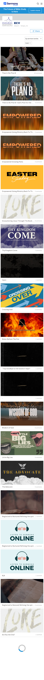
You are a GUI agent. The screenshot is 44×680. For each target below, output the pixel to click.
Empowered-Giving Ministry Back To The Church (20, 132)
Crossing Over (7, 309)
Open (4, 280)
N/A (3, 575)
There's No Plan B (9, 73)
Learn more (35, 10)
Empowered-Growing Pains (12, 162)
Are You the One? (8, 634)
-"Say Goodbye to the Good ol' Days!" (16, 368)
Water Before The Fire (10, 339)
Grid (27, 43)
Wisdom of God (8, 428)
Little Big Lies (7, 457)
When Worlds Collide (10, 664)
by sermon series (31, 38)
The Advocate (7, 487)
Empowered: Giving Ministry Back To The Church (20, 191)
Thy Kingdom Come (9, 250)
